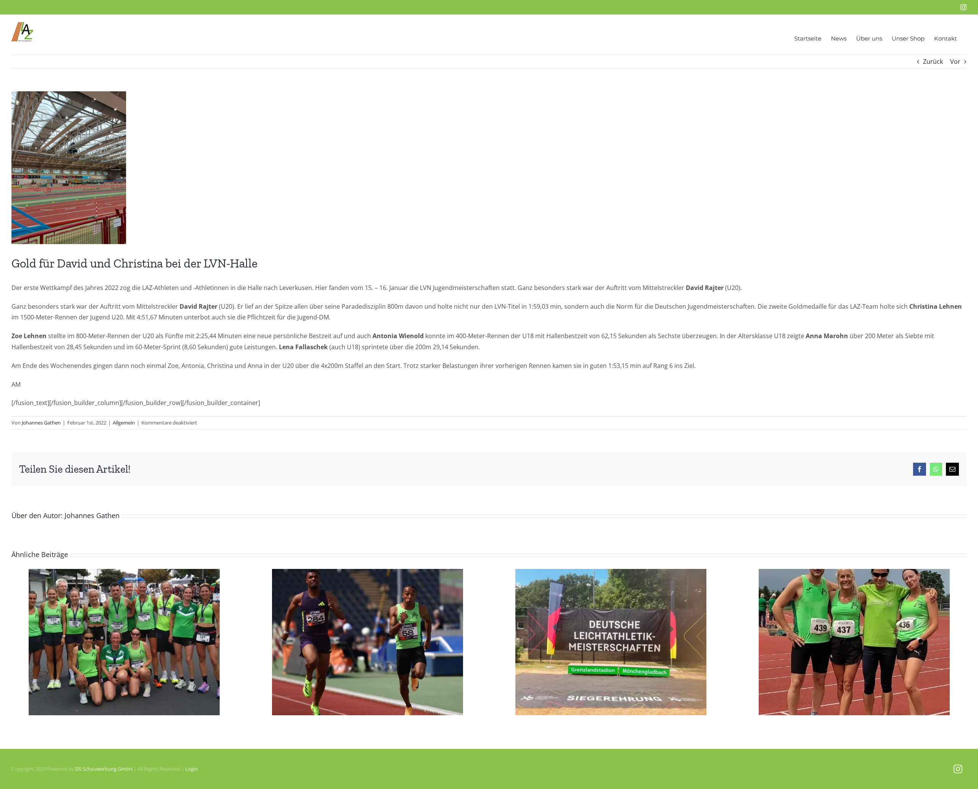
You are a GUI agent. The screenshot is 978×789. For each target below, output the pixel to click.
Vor (955, 61)
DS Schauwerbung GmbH (104, 768)
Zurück (933, 61)
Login (191, 768)
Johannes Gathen (41, 422)
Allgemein (124, 422)
